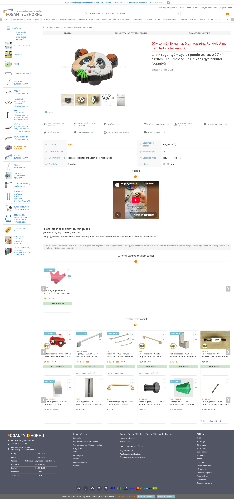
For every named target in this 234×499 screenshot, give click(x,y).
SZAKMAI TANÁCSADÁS (85, 132)
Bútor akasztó (202, 452)
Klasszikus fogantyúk (68, 19)
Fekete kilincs (202, 476)
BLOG (199, 438)
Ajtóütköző (201, 480)
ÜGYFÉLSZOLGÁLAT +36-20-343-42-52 (87, 124)
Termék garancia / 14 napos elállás (87, 445)
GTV (155, 55)
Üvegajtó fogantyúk (197, 19)
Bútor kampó (202, 445)
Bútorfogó (201, 441)
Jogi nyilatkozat (126, 450)
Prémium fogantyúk (50, 19)
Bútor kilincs (202, 448)
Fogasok (184, 19)
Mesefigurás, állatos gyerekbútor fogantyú (79, 27)
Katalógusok (192, 8)
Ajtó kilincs (201, 462)
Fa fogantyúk (139, 19)
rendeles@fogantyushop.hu (22, 440)
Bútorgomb (201, 469)
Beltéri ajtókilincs (204, 466)
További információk (125, 496)
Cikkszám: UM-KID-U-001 (162, 70)
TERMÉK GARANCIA (114, 124)
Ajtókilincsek (212, 19)
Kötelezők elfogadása (146, 496)
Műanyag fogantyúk (170, 19)
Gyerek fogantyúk (153, 19)
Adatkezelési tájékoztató (130, 454)
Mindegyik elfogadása (166, 496)
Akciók (6, 19)
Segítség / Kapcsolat (168, 8)
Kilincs (199, 459)
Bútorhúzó (201, 455)
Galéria (76, 459)
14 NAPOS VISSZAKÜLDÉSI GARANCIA (56, 124)
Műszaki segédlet (80, 462)
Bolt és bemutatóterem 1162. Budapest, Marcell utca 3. (23, 448)
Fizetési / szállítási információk (86, 441)
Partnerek (77, 466)
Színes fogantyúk (33, 19)
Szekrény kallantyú (204, 483)
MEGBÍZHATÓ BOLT (54, 132)
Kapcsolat (77, 438)
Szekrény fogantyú (205, 473)
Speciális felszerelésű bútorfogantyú (92, 19)
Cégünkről (77, 448)
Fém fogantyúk (18, 19)
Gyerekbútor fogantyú (54, 27)
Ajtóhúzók (224, 19)
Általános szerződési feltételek (133, 457)
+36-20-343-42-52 (19, 444)
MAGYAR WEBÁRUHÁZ (118, 132)
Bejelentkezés (226, 8)
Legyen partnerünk (209, 8)
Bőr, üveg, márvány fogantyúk (120, 19)
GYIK (182, 8)
